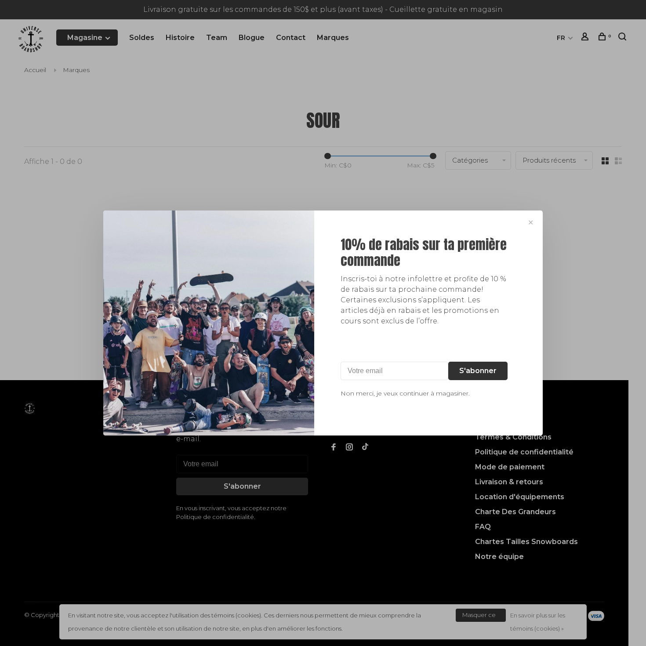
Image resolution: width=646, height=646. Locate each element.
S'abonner (478, 371)
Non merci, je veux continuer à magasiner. (405, 393)
